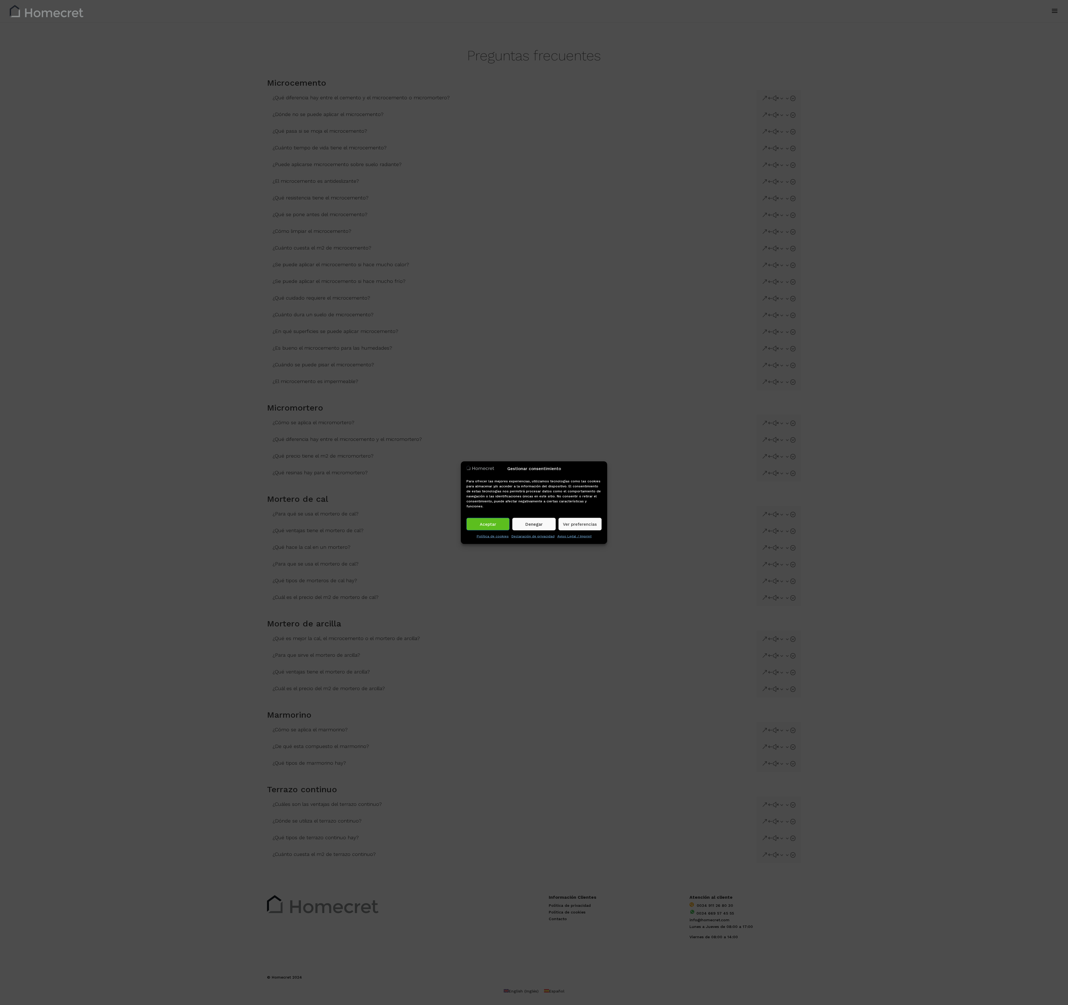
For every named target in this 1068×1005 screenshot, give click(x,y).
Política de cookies (493, 536)
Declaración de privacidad (533, 536)
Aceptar (488, 524)
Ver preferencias (580, 524)
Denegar (534, 524)
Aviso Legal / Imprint (574, 536)
